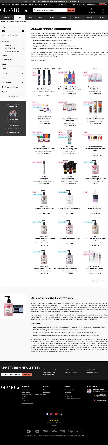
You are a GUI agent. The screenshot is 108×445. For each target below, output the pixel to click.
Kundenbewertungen (54, 423)
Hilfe (44, 394)
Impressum (38, 4)
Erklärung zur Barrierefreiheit (73, 398)
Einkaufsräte (46, 392)
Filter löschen (13, 96)
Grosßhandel (25, 401)
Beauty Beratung (5, 4)
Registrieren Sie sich (77, 4)
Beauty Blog (15, 4)
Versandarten (25, 390)
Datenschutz (68, 396)
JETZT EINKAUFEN (73, 1)
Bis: (10, 35)
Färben (5, 22)
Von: (3, 35)
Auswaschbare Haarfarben (19, 22)
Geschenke (47, 4)
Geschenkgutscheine (27, 403)
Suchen (71, 10)
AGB (66, 394)
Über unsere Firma (70, 390)
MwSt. (23, 398)
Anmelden (27, 374)
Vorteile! (94, 4)
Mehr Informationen (38, 60)
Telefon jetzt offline (61, 4)
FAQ (44, 390)
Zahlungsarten (26, 392)
